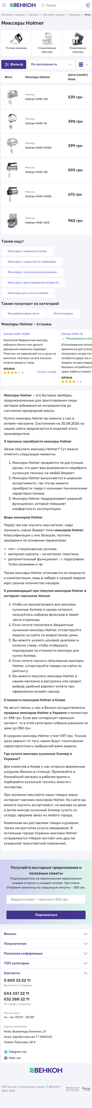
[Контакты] (88, 5)
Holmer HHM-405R (16, 334)
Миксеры (74, 14)
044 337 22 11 (16, 993)
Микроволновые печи (23, 313)
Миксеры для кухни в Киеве (28, 293)
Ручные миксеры (16, 48)
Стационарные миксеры (47, 50)
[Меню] (3, 5)
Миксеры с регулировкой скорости (33, 282)
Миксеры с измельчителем (27, 251)
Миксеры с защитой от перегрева (32, 262)
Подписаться (46, 915)
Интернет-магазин (13, 14)
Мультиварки (63, 313)
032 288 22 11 (16, 999)
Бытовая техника (54, 14)
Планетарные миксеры (78, 50)
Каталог (34, 14)
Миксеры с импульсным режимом (32, 272)
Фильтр (16, 64)
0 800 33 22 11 (17, 980)
